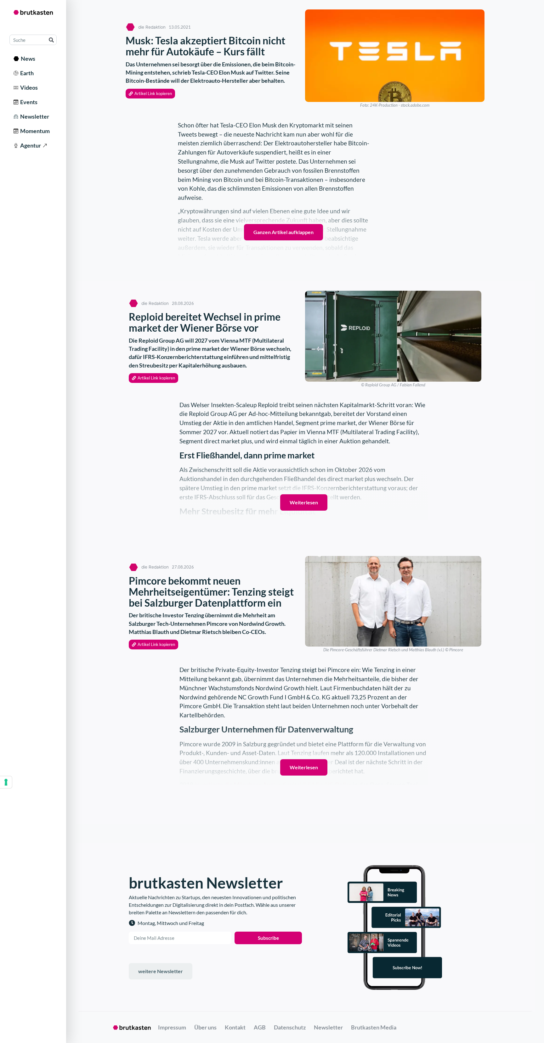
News (27, 58)
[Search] (51, 40)
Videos (28, 87)
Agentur (29, 145)
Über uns (205, 1027)
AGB (260, 1027)
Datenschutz (290, 1027)
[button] (150, 93)
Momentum (34, 130)
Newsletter (33, 116)
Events (27, 101)
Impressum (172, 1027)
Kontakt (235, 1027)
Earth (26, 73)
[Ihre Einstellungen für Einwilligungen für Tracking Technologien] (6, 782)
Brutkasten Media (373, 1027)
